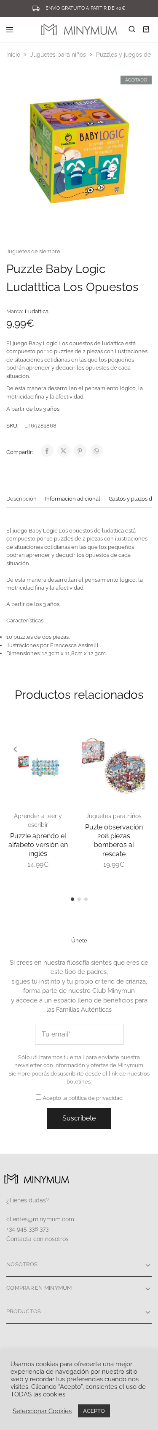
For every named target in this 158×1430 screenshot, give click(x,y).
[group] (38, 765)
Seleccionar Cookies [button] (42, 1410)
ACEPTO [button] (94, 1411)
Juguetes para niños (58, 54)
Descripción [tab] (21, 499)
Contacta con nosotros (37, 1239)
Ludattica (36, 311)
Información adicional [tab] (72, 499)
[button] (15, 749)
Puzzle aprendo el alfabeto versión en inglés (38, 845)
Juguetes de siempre (33, 251)
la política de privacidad (92, 1098)
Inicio (13, 54)
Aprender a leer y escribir (38, 820)
